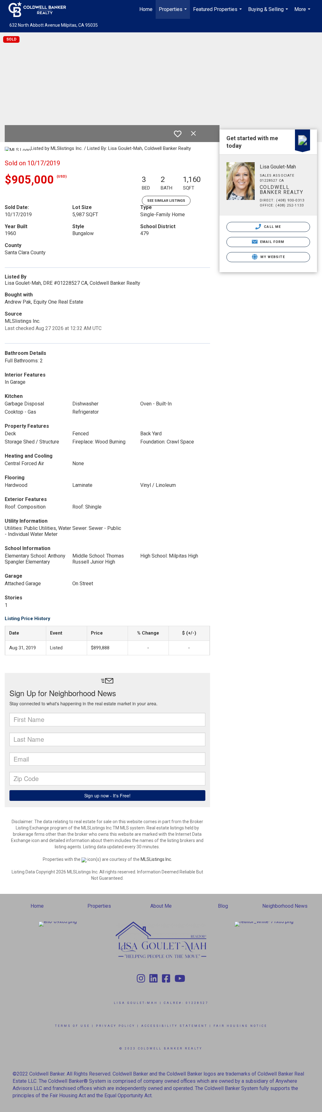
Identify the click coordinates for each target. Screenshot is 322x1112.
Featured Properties (218, 12)
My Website (272, 257)
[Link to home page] (40, 9)
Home (146, 9)
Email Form (271, 242)
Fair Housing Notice (240, 1025)
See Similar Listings (166, 201)
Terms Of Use (72, 1025)
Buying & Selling (269, 12)
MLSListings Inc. (156, 859)
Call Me (272, 227)
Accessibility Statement (174, 1025)
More (303, 12)
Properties (173, 12)
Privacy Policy (115, 1025)
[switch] (178, 134)
